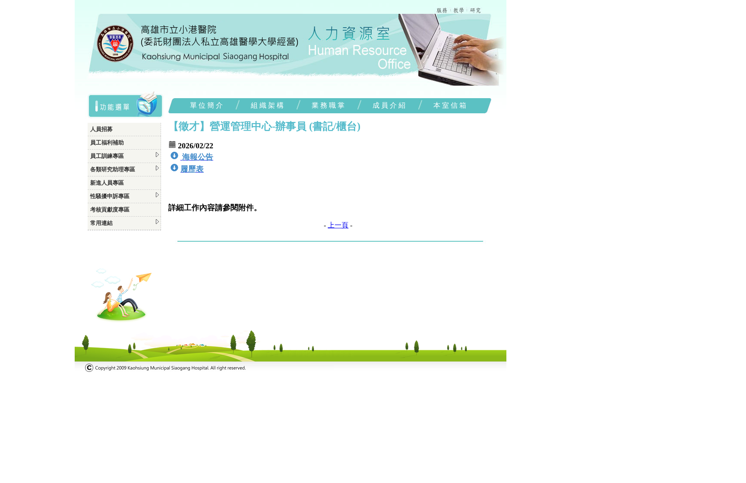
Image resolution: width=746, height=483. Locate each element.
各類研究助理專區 (112, 169)
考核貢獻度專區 (110, 209)
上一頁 (338, 225)
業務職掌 (329, 105)
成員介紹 (390, 105)
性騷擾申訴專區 (110, 196)
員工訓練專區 (107, 156)
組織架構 (268, 105)
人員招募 (101, 129)
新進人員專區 (107, 182)
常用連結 (101, 223)
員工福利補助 (107, 142)
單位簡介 (207, 105)
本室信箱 (450, 105)
